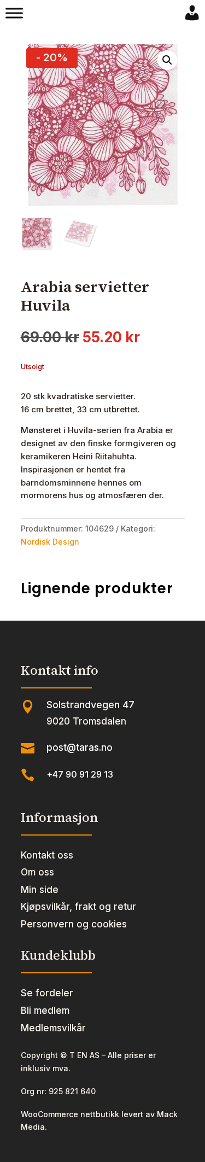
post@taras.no (79, 747)
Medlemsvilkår (53, 1028)
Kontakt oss (47, 855)
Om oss (37, 872)
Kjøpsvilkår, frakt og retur (78, 906)
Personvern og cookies (74, 924)
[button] (167, 60)
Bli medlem (45, 1010)
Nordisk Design (50, 541)
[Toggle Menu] (14, 13)
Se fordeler (47, 993)
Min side (39, 889)
